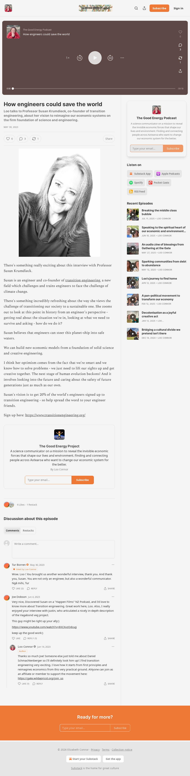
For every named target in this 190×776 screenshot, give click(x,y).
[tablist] (20, 530)
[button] (67, 58)
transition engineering (82, 280)
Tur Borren (19, 564)
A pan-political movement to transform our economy (161, 297)
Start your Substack (85, 759)
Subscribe (159, 8)
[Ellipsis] (113, 565)
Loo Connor (25, 646)
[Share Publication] (144, 8)
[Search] (136, 8)
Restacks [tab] (28, 530)
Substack (76, 768)
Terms (105, 749)
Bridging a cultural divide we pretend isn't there (161, 331)
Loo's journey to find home (159, 278)
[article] (156, 214)
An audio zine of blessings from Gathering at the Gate (163, 246)
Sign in (178, 8)
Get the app (113, 759)
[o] (133, 214)
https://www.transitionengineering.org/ (55, 415)
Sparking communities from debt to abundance (164, 263)
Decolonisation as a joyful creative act (159, 314)
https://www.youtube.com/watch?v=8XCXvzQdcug (44, 627)
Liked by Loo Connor (26, 569)
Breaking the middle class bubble (159, 212)
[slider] (94, 88)
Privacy (95, 749)
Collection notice (122, 749)
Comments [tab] (12, 530)
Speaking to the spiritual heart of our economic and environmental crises (164, 229)
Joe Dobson (19, 597)
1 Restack (32, 504)
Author (22, 651)
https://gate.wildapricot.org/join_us (40, 678)
